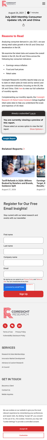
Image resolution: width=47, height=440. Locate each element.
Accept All (23, 429)
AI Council (5, 367)
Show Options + (36, 129)
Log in (33, 113)
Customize (23, 435)
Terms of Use (8, 332)
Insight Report (9, 138)
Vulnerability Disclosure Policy (14, 336)
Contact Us (6, 390)
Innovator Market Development (13, 358)
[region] (23, 422)
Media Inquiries (7, 394)
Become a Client (8, 386)
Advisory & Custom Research (12, 363)
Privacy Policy (28, 279)
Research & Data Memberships (13, 354)
